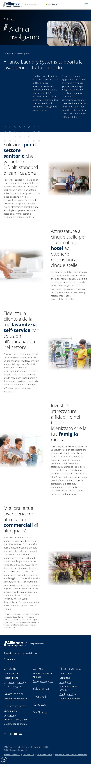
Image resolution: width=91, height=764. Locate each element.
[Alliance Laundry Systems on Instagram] (10, 734)
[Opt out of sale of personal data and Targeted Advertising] (4, 760)
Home (7, 53)
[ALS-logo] (20, 3)
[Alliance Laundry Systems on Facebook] (5, 734)
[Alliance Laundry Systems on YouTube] (15, 734)
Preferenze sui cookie (44, 755)
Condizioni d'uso (28, 755)
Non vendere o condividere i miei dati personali (71, 755)
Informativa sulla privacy (12, 755)
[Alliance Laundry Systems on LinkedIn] (20, 734)
